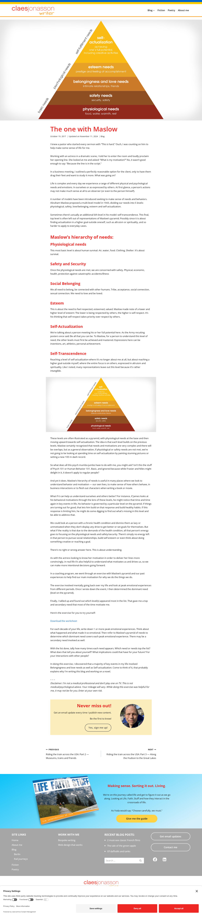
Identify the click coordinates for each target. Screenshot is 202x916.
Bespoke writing (66, 840)
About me (183, 10)
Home (15, 840)
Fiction (161, 10)
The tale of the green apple (121, 845)
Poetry (171, 10)
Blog (103, 136)
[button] (98, 728)
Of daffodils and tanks (118, 851)
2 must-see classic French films (123, 840)
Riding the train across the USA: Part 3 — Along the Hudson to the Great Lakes (131, 754)
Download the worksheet (63, 620)
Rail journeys (21, 858)
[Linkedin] (164, 859)
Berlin (17, 854)
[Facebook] (155, 859)
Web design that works (70, 844)
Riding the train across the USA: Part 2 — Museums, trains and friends (67, 754)
